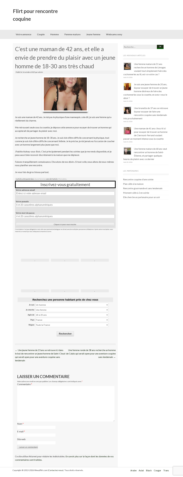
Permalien (62, 179)
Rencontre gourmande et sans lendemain (142, 188)
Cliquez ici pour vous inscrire (65, 225)
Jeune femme (93, 34)
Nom (20, 423)
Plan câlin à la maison (133, 183)
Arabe (133, 470)
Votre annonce (23, 34)
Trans (166, 470)
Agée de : (31, 315)
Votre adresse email (25, 190)
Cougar (157, 470)
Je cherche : (30, 310)
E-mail (21, 431)
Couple (41, 34)
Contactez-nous (55, 470)
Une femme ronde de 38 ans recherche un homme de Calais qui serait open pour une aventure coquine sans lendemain (91, 353)
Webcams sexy (114, 34)
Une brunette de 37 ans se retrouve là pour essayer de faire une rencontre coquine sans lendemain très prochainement (145, 113)
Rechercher (65, 334)
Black (149, 470)
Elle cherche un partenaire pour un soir (141, 197)
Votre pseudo (22, 201)
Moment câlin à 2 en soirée (136, 192)
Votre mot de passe (25, 213)
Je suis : (32, 305)
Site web (21, 439)
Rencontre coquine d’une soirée (138, 179)
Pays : (32, 320)
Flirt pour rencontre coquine (35, 15)
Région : (32, 325)
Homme (54, 34)
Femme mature (72, 34)
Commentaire (24, 384)
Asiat (141, 470)
